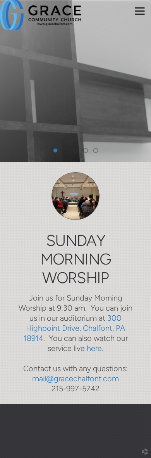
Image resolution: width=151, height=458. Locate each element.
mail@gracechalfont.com (75, 378)
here (94, 348)
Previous (9, 81)
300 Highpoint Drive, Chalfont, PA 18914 (74, 328)
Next (142, 81)
